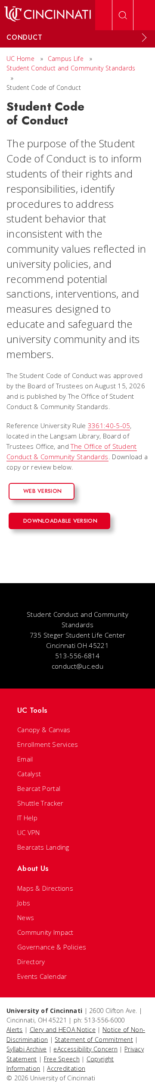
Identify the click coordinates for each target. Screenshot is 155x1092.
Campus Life (66, 58)
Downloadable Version (60, 521)
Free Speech (62, 1059)
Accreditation (66, 1068)
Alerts (14, 1029)
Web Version (42, 491)
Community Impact (45, 932)
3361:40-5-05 (109, 425)
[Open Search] (122, 15)
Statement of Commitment (94, 1039)
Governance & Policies (51, 947)
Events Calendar (42, 976)
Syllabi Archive (26, 1049)
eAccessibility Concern (85, 1049)
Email (25, 759)
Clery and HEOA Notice (63, 1029)
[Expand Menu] (144, 37)
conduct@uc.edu (77, 666)
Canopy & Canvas (44, 729)
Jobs (23, 902)
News (25, 917)
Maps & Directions (45, 888)
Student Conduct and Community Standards (71, 68)
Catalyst (29, 773)
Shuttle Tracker (40, 803)
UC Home (20, 58)
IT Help (27, 817)
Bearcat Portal (38, 788)
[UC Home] (47, 15)
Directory (31, 961)
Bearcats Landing (43, 847)
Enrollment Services (47, 744)
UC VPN (28, 832)
